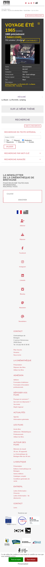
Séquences (10, 142)
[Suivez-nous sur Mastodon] (22, 303)
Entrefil (18, 486)
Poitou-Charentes (10, 84)
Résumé (17, 140)
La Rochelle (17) (23, 84)
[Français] (19, 212)
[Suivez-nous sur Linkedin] (22, 276)
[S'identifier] (31, 3)
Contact (18, 331)
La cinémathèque (22, 360)
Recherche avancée (22, 159)
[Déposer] (29, 3)
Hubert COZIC (14, 37)
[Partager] (33, 3)
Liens (15, 507)
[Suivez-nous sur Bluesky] (22, 290)
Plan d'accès (18, 350)
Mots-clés (21, 142)
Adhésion (18, 375)
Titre (7, 140)
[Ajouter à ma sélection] (39, 23)
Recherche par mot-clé (22, 153)
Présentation (18, 365)
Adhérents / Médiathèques (22, 432)
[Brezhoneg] (36, 3)
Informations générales (21, 419)
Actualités (19, 412)
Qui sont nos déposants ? (22, 402)
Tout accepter (16, 559)
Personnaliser (23, 564)
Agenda (16, 417)
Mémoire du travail (20, 449)
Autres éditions (18, 473)
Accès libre (17, 429)
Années (31, 142)
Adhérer (16, 380)
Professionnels (18, 434)
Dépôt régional (18, 407)
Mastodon (22, 307)
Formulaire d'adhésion (21, 382)
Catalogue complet (20, 476)
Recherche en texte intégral (22, 132)
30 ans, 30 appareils (20, 451)
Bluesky (22, 294)
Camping (19, 86)
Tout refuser (31, 559)
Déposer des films (19, 367)
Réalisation (28, 140)
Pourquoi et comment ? (21, 399)
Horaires (16, 352)
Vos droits (17, 404)
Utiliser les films (19, 370)
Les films (18, 425)
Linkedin (22, 280)
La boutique (20, 462)
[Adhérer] (26, 3)
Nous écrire (17, 355)
